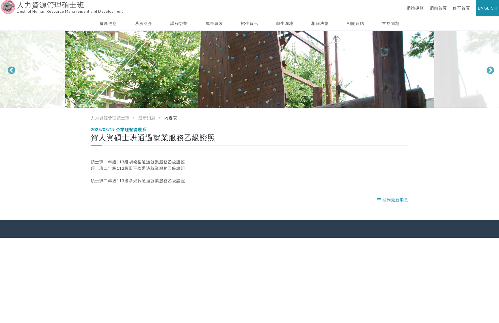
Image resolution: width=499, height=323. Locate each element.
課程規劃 (179, 23)
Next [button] (489, 69)
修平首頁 (461, 7)
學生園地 (284, 23)
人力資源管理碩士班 (110, 117)
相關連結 (355, 23)
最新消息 (108, 23)
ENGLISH (487, 7)
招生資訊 (249, 23)
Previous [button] (10, 69)
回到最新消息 (394, 199)
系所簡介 (143, 23)
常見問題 (390, 23)
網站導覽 (415, 7)
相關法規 (320, 23)
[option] (249, 69)
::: (2, 4)
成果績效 (214, 23)
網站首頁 (438, 7)
